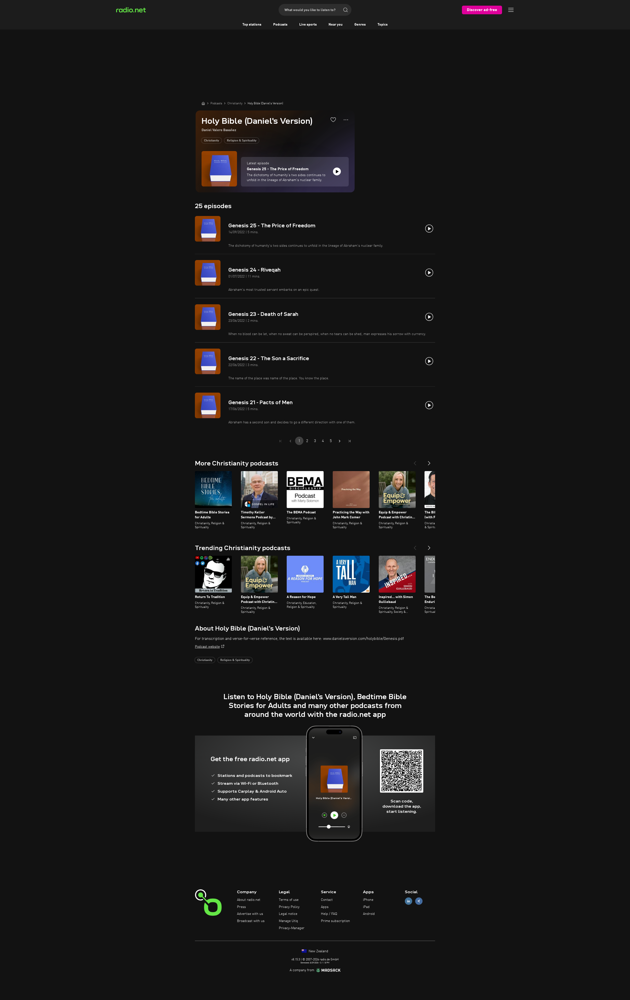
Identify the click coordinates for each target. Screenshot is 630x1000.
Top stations (251, 24)
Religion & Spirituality (241, 140)
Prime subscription (335, 921)
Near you (336, 24)
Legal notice (288, 914)
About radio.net (248, 900)
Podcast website (207, 646)
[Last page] (349, 441)
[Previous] (415, 461)
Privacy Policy (289, 907)
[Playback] (337, 171)
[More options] (346, 120)
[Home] (203, 103)
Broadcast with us (251, 921)
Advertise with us (250, 914)
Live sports (308, 24)
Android (369, 914)
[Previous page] (290, 441)
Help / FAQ (329, 914)
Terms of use (289, 900)
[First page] (280, 441)
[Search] (345, 10)
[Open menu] (511, 10)
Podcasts (280, 24)
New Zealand (318, 951)
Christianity (211, 140)
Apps (325, 907)
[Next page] (340, 441)
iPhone (368, 900)
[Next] (429, 461)
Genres (360, 24)
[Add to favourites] (333, 119)
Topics (383, 24)
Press (241, 907)
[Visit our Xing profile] (419, 901)
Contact (327, 900)
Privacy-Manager (291, 928)
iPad (366, 907)
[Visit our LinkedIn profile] (408, 901)
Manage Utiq (288, 921)
